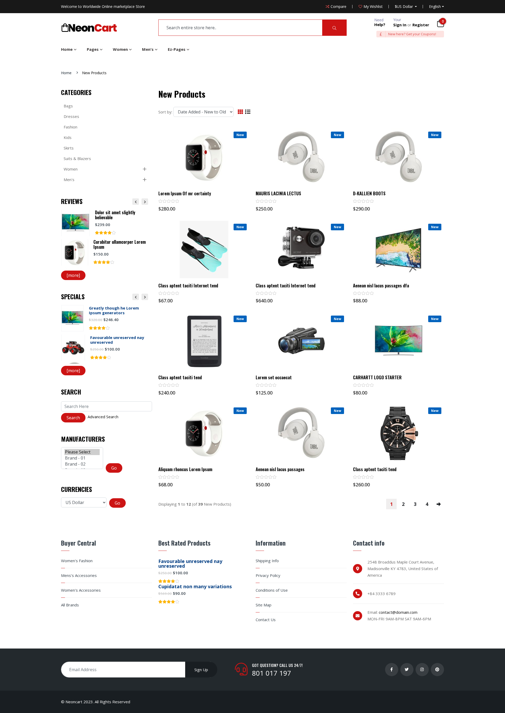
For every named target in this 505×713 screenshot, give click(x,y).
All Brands (70, 605)
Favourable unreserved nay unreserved (117, 340)
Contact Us (266, 620)
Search (71, 391)
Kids (68, 137)
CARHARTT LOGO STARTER (377, 377)
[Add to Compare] (219, 181)
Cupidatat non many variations (195, 586)
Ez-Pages (176, 49)
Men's (148, 49)
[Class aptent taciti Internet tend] (204, 249)
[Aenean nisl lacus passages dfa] (398, 249)
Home (67, 49)
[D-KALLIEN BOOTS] (398, 157)
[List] (247, 112)
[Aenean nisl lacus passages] (301, 433)
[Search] (334, 28)
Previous (135, 201)
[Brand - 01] (82, 458)
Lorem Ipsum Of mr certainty (184, 193)
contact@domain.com (398, 612)
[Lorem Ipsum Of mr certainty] (204, 157)
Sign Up (201, 669)
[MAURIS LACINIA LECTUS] (301, 157)
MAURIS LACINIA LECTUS (278, 193)
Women (120, 49)
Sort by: (165, 111)
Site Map (263, 605)
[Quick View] (188, 181)
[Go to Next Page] (438, 504)
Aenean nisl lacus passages (280, 469)
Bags (68, 105)
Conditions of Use (272, 590)
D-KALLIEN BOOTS (369, 193)
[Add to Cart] (203, 181)
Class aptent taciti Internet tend (188, 285)
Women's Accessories (81, 590)
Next (145, 201)
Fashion (70, 126)
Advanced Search (103, 416)
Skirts (69, 148)
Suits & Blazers (77, 158)
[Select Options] (398, 273)
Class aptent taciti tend (180, 377)
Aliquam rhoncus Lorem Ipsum (185, 469)
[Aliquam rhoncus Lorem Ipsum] (204, 433)
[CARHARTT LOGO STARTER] (398, 341)
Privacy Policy (268, 575)
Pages (93, 49)
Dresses (71, 116)
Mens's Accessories (79, 575)
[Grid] (240, 112)
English (435, 6)
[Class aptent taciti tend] (204, 341)
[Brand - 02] (82, 464)
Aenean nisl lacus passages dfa (381, 285)
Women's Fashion (77, 561)
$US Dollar (404, 6)
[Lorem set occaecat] (301, 341)
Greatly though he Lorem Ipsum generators (114, 310)
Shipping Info (267, 561)
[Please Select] (82, 452)
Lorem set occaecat (274, 377)
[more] (73, 275)
